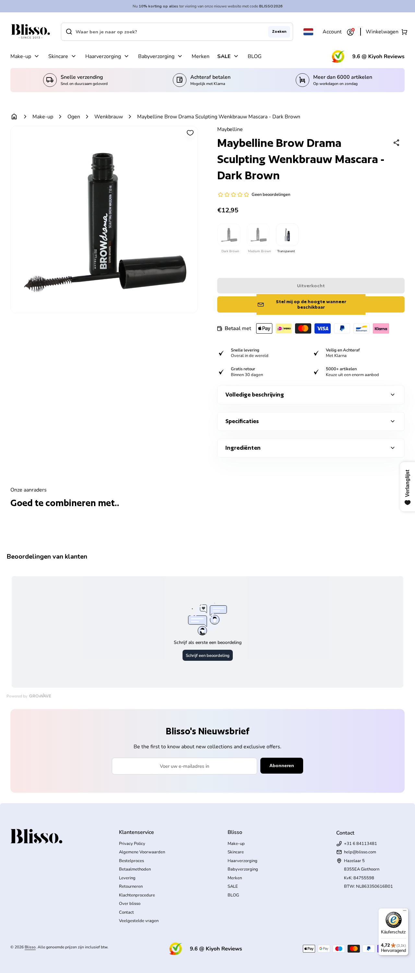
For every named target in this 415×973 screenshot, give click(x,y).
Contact (126, 912)
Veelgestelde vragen (139, 921)
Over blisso (129, 904)
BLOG (255, 56)
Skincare (58, 56)
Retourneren (131, 886)
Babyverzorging (156, 56)
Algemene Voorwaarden (142, 852)
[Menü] (405, 912)
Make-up (20, 56)
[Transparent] (287, 234)
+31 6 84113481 (360, 844)
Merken (200, 56)
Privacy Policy (132, 844)
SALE (224, 56)
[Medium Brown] (257, 234)
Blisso (30, 947)
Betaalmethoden (135, 869)
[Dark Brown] (228, 234)
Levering (127, 878)
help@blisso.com (360, 852)
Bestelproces (131, 861)
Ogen (73, 116)
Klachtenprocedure (137, 895)
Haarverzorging (103, 56)
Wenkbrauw (108, 116)
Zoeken (279, 31)
